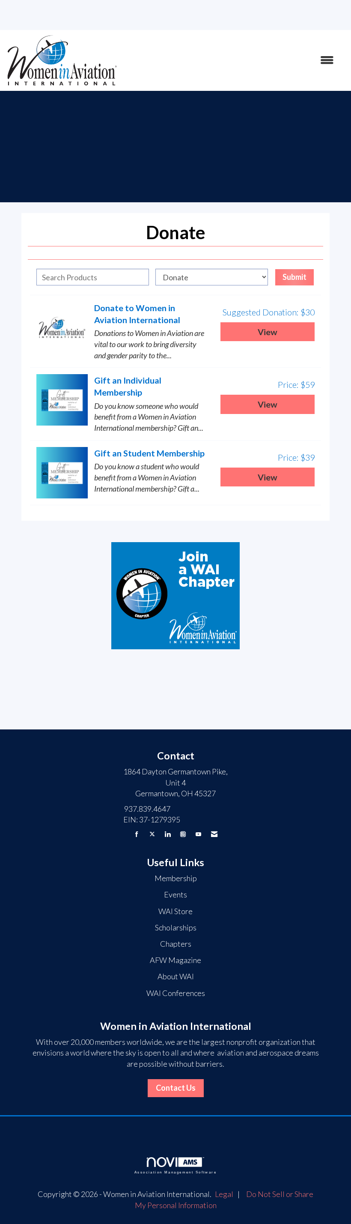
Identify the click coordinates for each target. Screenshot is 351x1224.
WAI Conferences (175, 993)
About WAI (176, 976)
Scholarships (175, 927)
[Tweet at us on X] (152, 834)
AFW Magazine (175, 960)
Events (175, 894)
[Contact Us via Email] (214, 834)
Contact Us (176, 1087)
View (267, 332)
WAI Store (175, 911)
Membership (176, 878)
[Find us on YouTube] (198, 834)
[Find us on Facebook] (137, 834)
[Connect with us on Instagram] (183, 834)
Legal (224, 1194)
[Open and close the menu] (230, 60)
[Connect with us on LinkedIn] (168, 834)
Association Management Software (175, 1172)
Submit (294, 277)
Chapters (175, 943)
